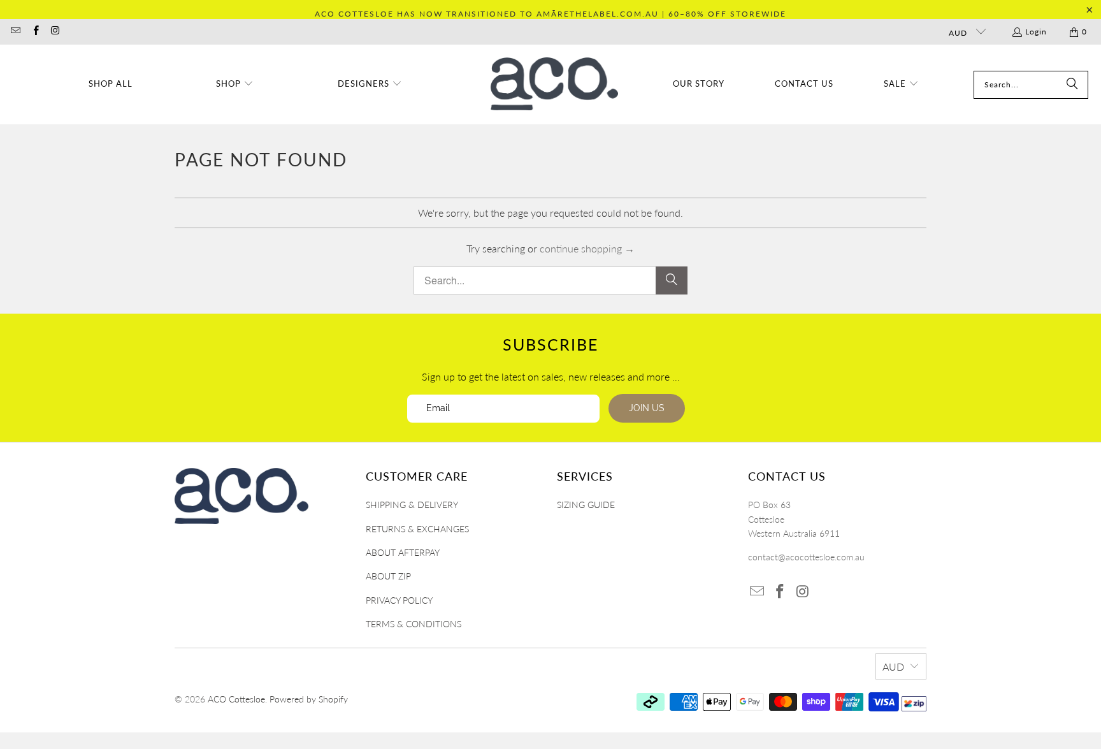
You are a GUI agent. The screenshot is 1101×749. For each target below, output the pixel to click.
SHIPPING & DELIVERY (412, 504)
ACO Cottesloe (236, 699)
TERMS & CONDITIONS (413, 623)
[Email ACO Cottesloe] (15, 31)
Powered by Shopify (309, 699)
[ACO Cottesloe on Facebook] (34, 31)
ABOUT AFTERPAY (403, 552)
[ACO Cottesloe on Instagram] (55, 31)
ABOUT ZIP (388, 576)
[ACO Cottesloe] (554, 84)
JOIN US (647, 408)
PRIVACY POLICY (399, 600)
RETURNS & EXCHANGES (417, 528)
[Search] (1072, 85)
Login (1036, 31)
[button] (235, 84)
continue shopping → (587, 248)
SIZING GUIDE (586, 504)
